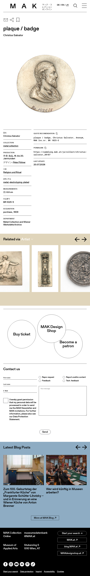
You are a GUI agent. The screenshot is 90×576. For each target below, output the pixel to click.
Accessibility (49, 571)
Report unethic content (76, 377)
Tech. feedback (72, 381)
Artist (25, 239)
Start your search (71, 533)
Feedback (46, 381)
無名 (11, 155)
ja (67, 5)
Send (45, 432)
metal (6, 182)
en (62, 5)
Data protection (26, 571)
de (58, 5)
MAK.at (71, 540)
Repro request (48, 377)
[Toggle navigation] (84, 6)
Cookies (60, 571)
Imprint (39, 571)
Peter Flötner (19, 162)
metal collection (10, 146)
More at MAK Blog (44, 517)
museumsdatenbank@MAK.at (34, 534)
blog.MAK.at (71, 546)
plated (26, 182)
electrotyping (16, 182)
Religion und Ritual (12, 172)
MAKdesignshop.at (71, 553)
